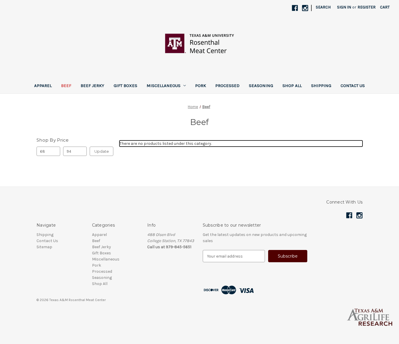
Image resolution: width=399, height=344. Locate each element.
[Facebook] (295, 8)
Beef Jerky (92, 85)
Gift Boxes (125, 85)
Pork (200, 85)
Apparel (43, 85)
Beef (66, 85)
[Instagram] (305, 8)
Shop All (292, 85)
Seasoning (261, 85)
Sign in (344, 7)
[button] (199, 317)
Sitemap (44, 246)
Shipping (321, 85)
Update (101, 151)
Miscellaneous (164, 85)
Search (323, 7)
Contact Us (353, 85)
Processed (227, 85)
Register (367, 7)
